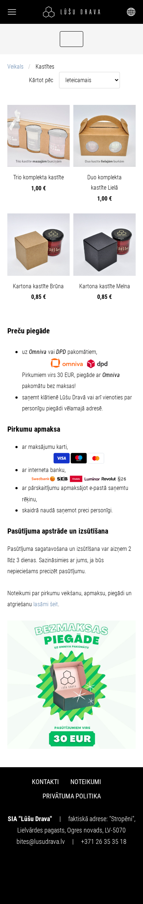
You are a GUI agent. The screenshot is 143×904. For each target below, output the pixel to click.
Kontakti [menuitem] (45, 782)
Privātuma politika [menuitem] (72, 796)
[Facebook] (63, 864)
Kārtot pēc (41, 80)
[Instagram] (80, 864)
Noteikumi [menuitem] (85, 782)
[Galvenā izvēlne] (12, 12)
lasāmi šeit (45, 604)
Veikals (15, 66)
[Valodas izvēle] (131, 12)
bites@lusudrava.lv (40, 841)
